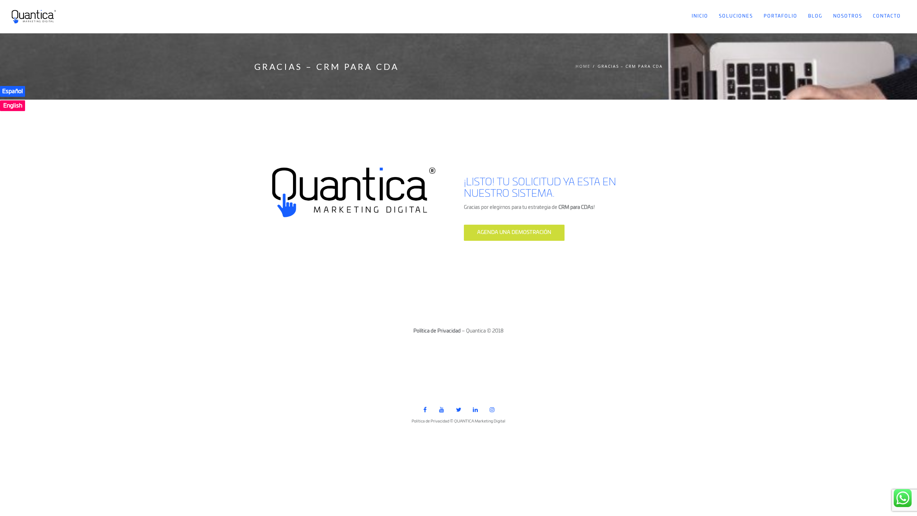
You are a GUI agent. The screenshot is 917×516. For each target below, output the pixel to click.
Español (12, 91)
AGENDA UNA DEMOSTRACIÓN (514, 232)
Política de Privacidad (437, 331)
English (12, 106)
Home (583, 66)
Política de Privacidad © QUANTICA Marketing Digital (458, 421)
